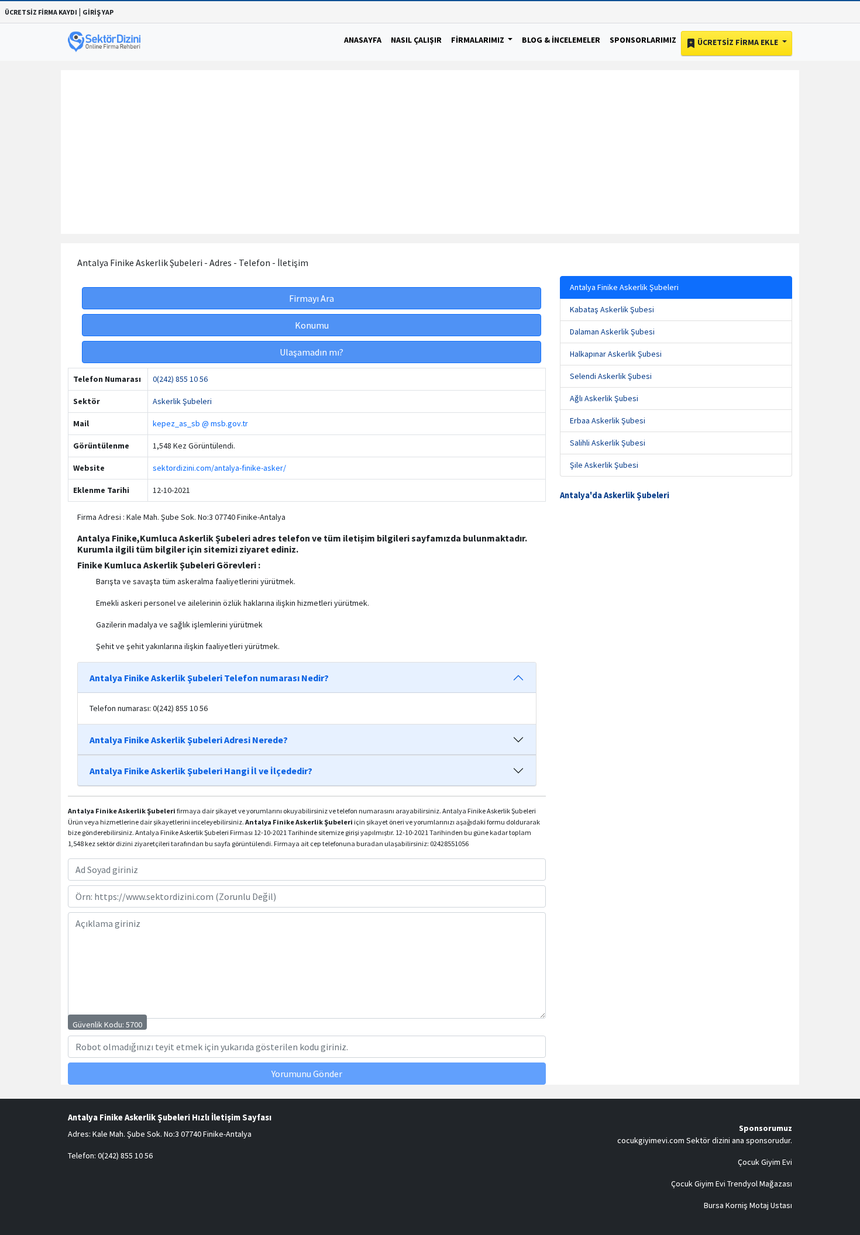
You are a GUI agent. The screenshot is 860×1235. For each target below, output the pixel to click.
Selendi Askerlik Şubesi (611, 376)
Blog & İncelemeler (561, 40)
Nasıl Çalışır (416, 40)
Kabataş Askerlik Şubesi (612, 309)
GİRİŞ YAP (97, 12)
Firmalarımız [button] (478, 40)
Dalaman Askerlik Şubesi (612, 331)
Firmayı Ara (311, 298)
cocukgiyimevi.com (650, 1140)
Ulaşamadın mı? (311, 352)
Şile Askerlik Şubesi (604, 465)
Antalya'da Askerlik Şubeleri (614, 495)
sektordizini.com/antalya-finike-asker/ (219, 468)
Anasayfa (362, 40)
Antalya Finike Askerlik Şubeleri (624, 287)
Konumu (312, 325)
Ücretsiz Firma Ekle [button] (738, 42)
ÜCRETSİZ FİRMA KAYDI (41, 12)
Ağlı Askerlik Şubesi (604, 398)
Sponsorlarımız (643, 40)
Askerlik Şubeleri (182, 401)
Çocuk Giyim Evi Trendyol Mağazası (731, 1183)
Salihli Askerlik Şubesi (607, 442)
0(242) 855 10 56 (180, 379)
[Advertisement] (430, 152)
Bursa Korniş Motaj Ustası (748, 1205)
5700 (134, 1024)
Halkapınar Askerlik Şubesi (616, 354)
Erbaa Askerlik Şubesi (607, 420)
